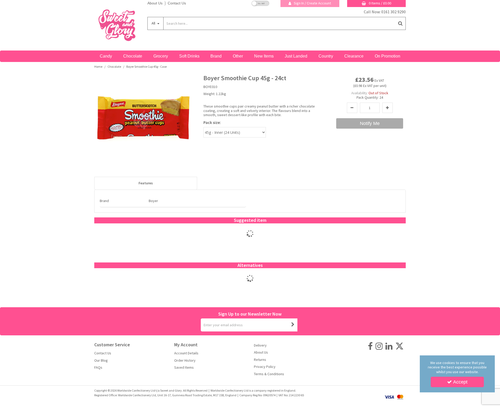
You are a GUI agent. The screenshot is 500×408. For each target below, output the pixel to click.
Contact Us (177, 3)
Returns (260, 359)
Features (146, 183)
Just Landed (296, 56)
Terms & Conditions (269, 374)
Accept (460, 382)
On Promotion (387, 56)
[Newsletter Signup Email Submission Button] (293, 324)
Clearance (354, 56)
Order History (185, 360)
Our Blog (101, 360)
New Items (264, 56)
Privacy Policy (265, 367)
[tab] (145, 183)
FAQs (98, 367)
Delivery (260, 345)
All (154, 23)
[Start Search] (401, 23)
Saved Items (184, 367)
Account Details (186, 353)
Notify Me (370, 123)
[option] (250, 239)
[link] (370, 346)
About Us (154, 3)
